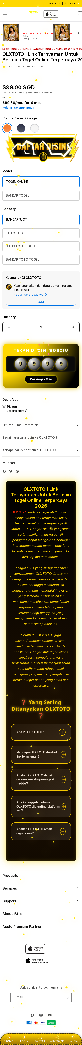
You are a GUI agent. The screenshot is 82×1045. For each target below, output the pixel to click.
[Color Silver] (34, 128)
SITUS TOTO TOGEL (21, 246)
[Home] (32, 12)
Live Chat (73, 1041)
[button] (5, 14)
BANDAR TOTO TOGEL (22, 259)
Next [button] (78, 4)
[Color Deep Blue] (21, 128)
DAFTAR (40, 1041)
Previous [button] (4, 4)
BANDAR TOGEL (17, 195)
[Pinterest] (18, 472)
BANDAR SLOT (16, 219)
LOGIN (24, 1041)
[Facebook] (5, 472)
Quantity (9, 317)
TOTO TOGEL (16, 233)
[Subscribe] (67, 997)
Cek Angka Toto (41, 379)
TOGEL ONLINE (17, 182)
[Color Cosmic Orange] (7, 128)
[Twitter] (12, 472)
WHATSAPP (57, 1041)
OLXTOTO (19, 512)
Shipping (22, 92)
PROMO (8, 1041)
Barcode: (26, 66)
